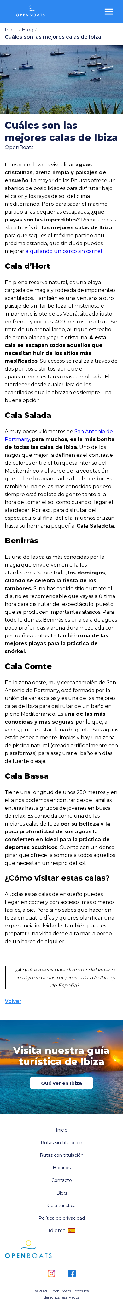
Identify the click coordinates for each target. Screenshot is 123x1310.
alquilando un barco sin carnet (64, 251)
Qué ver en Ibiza (61, 1083)
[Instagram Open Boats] (51, 1274)
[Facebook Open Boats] (71, 1274)
